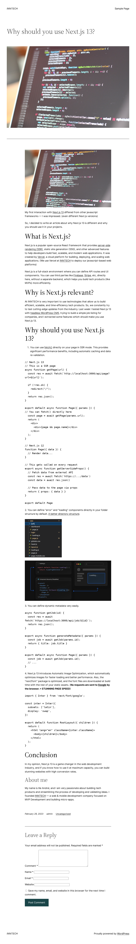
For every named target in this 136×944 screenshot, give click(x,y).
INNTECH (12, 8)
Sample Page (122, 8)
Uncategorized (63, 813)
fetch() (48, 347)
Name (29, 872)
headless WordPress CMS (44, 313)
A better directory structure (63, 513)
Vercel (41, 256)
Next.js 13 (58, 212)
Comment (31, 865)
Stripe (87, 275)
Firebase (78, 275)
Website (29, 884)
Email (29, 878)
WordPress (123, 933)
